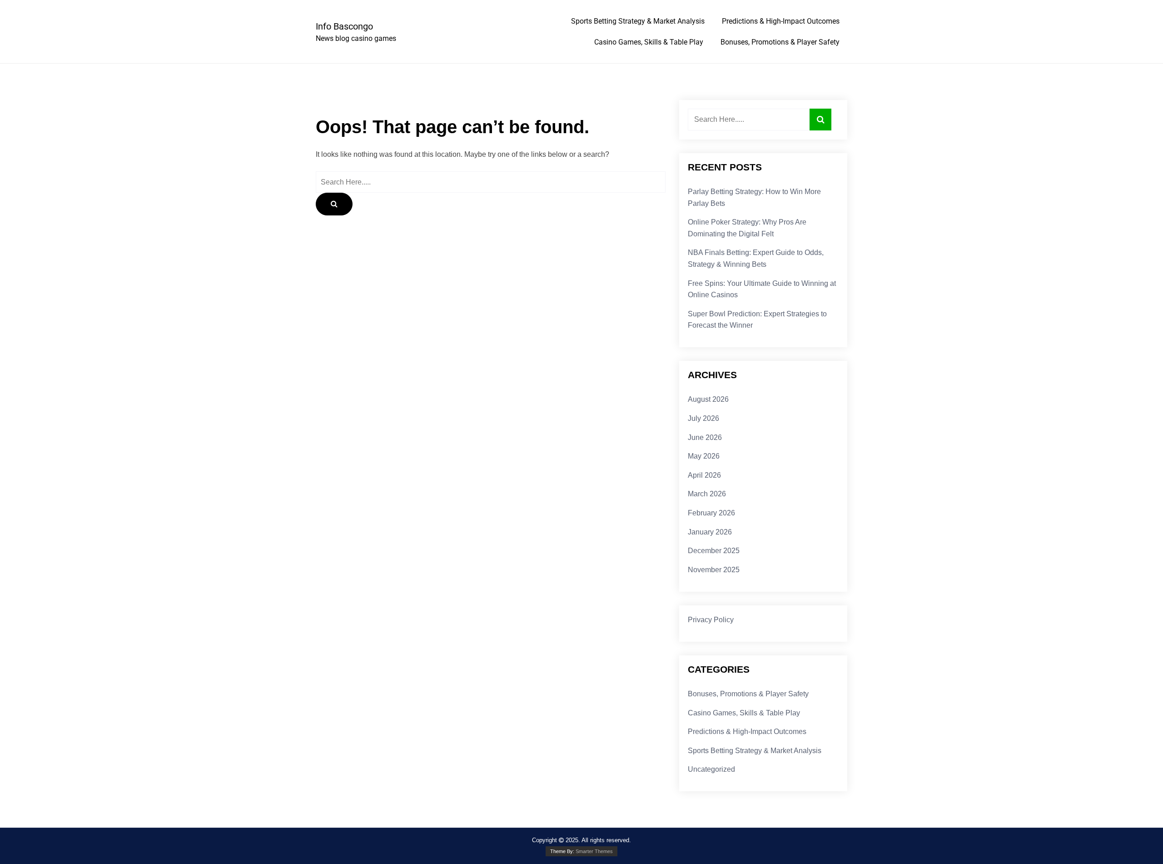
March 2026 (707, 494)
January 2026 (710, 532)
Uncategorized (711, 769)
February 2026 (711, 513)
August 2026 (708, 399)
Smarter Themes (594, 851)
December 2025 (714, 550)
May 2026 (704, 456)
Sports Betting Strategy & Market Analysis (638, 21)
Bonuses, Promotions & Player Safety (780, 42)
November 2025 (714, 570)
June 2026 (705, 437)
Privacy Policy (711, 620)
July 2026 (703, 418)
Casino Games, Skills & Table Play (648, 42)
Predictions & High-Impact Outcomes (781, 21)
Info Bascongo (344, 26)
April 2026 (704, 475)
